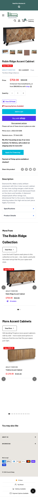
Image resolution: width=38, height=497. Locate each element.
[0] (23, 20)
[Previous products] (4, 287)
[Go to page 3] (12, 413)
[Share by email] (34, 169)
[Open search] (15, 20)
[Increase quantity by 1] (23, 93)
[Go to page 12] (28, 413)
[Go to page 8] (21, 413)
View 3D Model (10, 101)
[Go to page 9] (23, 413)
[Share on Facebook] (22, 169)
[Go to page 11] (27, 413)
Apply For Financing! (12, 152)
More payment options (19, 123)
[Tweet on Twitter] (30, 169)
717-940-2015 (18, 135)
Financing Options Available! (14, 106)
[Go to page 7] (19, 413)
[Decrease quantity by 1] (12, 93)
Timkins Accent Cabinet (14, 370)
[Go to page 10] (25, 413)
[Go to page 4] (14, 413)
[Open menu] (3, 15)
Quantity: (5, 93)
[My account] (19, 20)
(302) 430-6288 (17, 131)
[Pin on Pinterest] (26, 169)
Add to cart (19, 112)
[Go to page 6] (18, 413)
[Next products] (35, 287)
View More (8, 250)
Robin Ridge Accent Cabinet (15, 294)
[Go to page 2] (19, 309)
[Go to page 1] (18, 309)
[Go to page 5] (16, 413)
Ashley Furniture (8, 70)
